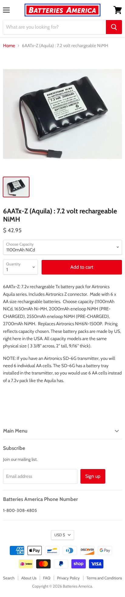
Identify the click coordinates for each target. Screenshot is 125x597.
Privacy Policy (68, 577)
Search (9, 577)
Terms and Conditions (104, 577)
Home (9, 45)
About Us (28, 577)
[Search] (114, 27)
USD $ (59, 535)
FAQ (46, 577)
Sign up (92, 476)
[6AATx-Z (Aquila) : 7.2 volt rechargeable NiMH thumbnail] (16, 187)
